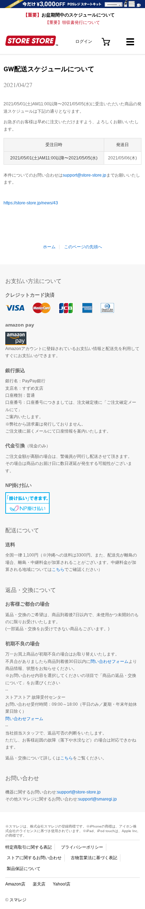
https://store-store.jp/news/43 (31, 202)
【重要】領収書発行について (72, 22)
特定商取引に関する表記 (28, 847)
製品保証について (23, 868)
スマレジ (18, 899)
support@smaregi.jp (97, 799)
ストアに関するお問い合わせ (34, 857)
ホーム (49, 246)
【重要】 (69, 15)
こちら (58, 569)
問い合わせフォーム (109, 661)
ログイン (83, 41)
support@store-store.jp (84, 175)
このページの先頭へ (83, 246)
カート (106, 39)
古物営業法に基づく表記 (94, 857)
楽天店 (39, 884)
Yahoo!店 (61, 884)
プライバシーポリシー (82, 847)
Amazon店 (15, 884)
